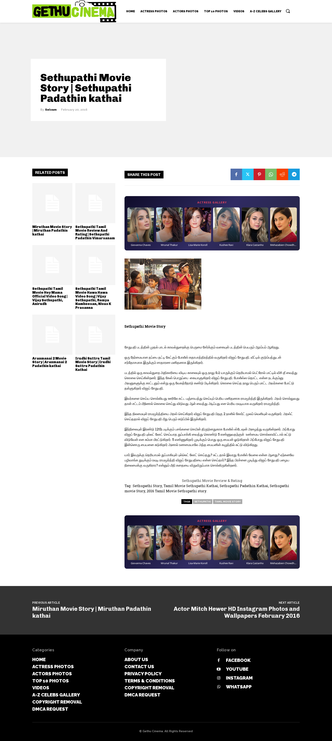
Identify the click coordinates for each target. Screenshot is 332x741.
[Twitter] (248, 174)
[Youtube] (218, 669)
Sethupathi (202, 501)
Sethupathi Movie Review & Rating (212, 480)
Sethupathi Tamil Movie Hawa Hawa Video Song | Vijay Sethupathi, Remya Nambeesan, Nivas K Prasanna (93, 298)
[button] (288, 11)
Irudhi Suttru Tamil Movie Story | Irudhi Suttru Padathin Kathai (93, 364)
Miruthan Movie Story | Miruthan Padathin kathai (52, 231)
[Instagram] (218, 678)
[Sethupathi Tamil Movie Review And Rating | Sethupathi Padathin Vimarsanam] (95, 203)
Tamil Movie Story (228, 501)
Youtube (237, 669)
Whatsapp (239, 687)
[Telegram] (294, 174)
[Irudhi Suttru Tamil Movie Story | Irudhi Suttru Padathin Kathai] (95, 335)
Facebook (238, 660)
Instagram (239, 678)
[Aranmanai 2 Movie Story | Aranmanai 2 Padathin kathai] (52, 335)
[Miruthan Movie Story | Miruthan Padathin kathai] (52, 203)
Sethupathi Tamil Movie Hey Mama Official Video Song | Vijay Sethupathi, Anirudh (49, 296)
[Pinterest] (259, 174)
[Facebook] (236, 174)
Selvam (51, 109)
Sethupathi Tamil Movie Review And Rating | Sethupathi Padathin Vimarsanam (95, 232)
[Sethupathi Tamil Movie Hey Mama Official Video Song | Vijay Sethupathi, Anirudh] (52, 265)
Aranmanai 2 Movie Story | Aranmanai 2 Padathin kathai (49, 362)
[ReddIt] (282, 174)
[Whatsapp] (218, 687)
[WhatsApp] (271, 174)
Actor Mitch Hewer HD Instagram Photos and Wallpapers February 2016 (237, 612)
